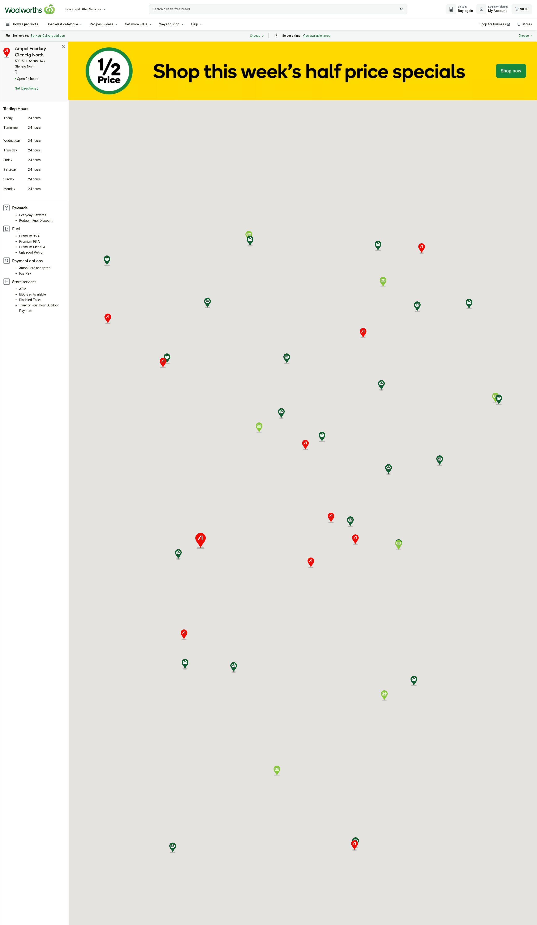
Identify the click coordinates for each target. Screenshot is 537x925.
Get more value (136, 24)
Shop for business (493, 24)
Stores (527, 24)
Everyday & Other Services (83, 9)
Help (194, 24)
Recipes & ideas (101, 24)
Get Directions (26, 88)
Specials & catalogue (62, 24)
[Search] (401, 9)
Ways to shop (169, 24)
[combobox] (278, 9)
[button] (350, 521)
